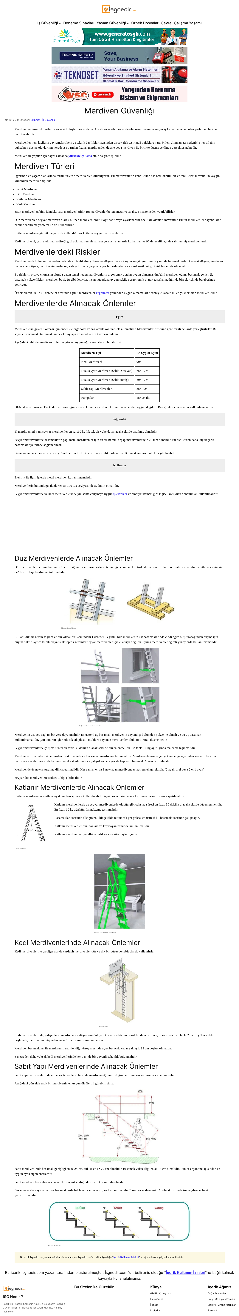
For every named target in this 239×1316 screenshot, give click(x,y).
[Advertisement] (120, 526)
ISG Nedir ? (13, 1296)
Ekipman (36, 119)
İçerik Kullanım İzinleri (126, 1257)
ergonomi (102, 293)
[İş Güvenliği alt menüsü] (60, 23)
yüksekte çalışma (80, 156)
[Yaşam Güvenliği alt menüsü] (128, 23)
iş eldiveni (120, 494)
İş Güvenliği (48, 119)
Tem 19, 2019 (11, 119)
